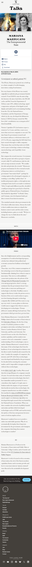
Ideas (4, 495)
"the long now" (6, 498)
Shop (3, 549)
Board (3, 533)
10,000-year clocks (7, 517)
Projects (5, 515)
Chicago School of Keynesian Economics (13, 281)
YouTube (4, 509)
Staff (3, 535)
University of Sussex (10, 322)
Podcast (4, 507)
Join (3, 547)
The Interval (5, 521)
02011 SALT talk (10, 370)
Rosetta (4, 528)
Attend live (5, 512)
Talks (4, 505)
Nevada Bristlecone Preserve (9, 526)
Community (5, 540)
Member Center (6, 551)
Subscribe (26, 479)
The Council (5, 537)
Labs (3, 519)
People (4, 531)
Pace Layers (5, 523)
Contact (4, 554)
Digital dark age (6, 502)
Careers (4, 542)
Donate (4, 545)
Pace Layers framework (8, 500)
